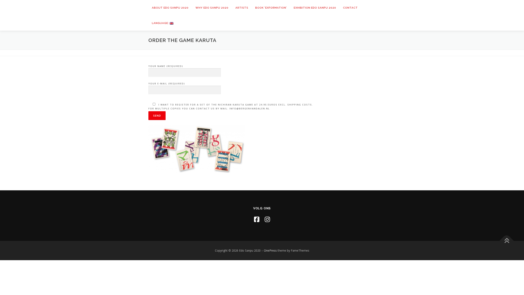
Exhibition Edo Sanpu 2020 (315, 7)
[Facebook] (256, 219)
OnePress (270, 250)
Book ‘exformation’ (271, 7)
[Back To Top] (506, 241)
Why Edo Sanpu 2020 (211, 7)
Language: (161, 23)
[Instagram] (267, 219)
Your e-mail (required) (166, 83)
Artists (241, 7)
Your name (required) (165, 66)
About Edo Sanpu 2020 (170, 7)
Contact (350, 7)
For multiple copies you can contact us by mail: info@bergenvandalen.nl (230, 106)
